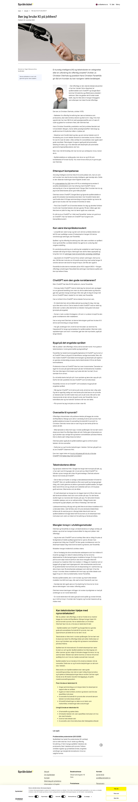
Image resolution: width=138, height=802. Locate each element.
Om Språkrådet (49, 775)
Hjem (19, 10)
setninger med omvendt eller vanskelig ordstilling (82, 254)
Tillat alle (116, 788)
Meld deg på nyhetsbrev (52, 781)
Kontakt (47, 778)
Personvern (100, 783)
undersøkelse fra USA (62, 184)
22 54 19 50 (100, 775)
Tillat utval (116, 793)
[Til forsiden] (25, 4)
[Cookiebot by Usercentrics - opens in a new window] (19, 799)
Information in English (52, 784)
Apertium (84, 677)
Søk (113, 4)
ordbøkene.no (103, 4)
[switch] (51, 796)
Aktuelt (26, 10)
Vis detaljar (87, 796)
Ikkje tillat (116, 798)
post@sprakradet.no (103, 778)
